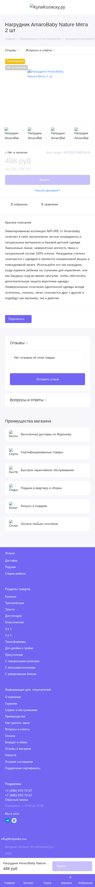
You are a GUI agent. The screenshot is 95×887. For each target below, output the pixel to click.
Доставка (11, 560)
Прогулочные (14, 654)
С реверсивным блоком (20, 674)
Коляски (10, 596)
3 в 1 (8, 629)
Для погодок (13, 615)
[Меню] (7, 7)
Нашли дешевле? (47, 190)
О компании (13, 697)
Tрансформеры (15, 641)
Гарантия (11, 703)
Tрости (9, 609)
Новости (10, 755)
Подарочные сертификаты (22, 768)
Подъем (10, 567)
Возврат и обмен (16, 742)
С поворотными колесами (22, 661)
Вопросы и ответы (40, 50)
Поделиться (16, 319)
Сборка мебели (15, 573)
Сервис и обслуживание (21, 710)
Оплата (10, 736)
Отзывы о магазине (18, 748)
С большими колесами (20, 667)
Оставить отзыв (47, 379)
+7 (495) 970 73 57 (18, 790)
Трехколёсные (14, 603)
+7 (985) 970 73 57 (18, 795)
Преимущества (15, 716)
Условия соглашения (19, 761)
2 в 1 (8, 635)
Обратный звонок (16, 799)
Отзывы (12, 50)
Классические (14, 622)
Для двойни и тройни (19, 648)
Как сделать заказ (17, 723)
